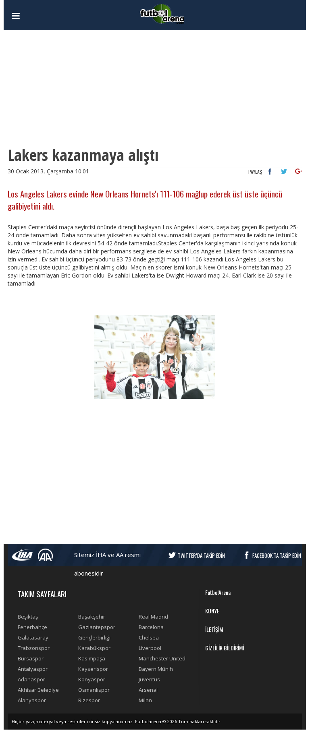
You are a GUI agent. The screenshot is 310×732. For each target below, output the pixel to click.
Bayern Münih (156, 668)
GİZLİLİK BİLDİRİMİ (224, 648)
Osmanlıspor (94, 689)
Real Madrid (153, 616)
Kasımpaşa (91, 658)
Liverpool (150, 648)
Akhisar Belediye (38, 689)
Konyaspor (91, 679)
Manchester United (162, 658)
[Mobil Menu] (30, 16)
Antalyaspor (33, 668)
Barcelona (151, 627)
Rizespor (89, 700)
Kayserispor (93, 668)
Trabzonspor (34, 648)
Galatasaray (33, 637)
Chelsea (149, 637)
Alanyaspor (32, 700)
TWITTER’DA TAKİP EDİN (201, 555)
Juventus (149, 679)
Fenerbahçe (32, 627)
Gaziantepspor (96, 627)
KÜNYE (212, 611)
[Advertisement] (155, 88)
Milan (145, 700)
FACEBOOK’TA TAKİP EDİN (276, 555)
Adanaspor (31, 679)
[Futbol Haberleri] (162, 13)
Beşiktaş (28, 616)
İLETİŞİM (214, 629)
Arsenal (148, 689)
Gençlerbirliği (94, 637)
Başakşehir (91, 616)
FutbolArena (218, 592)
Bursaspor (31, 658)
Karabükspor (94, 648)
